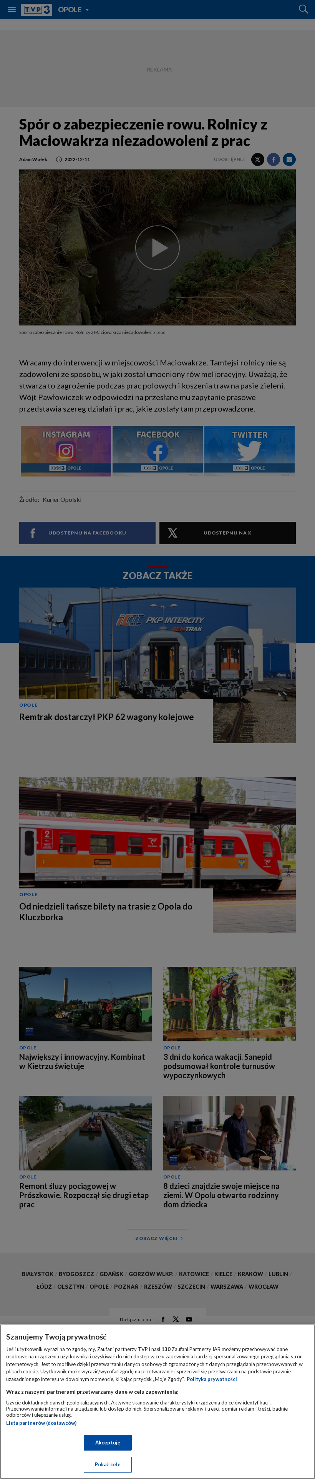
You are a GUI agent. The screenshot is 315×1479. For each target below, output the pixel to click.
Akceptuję (107, 1442)
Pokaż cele (108, 1464)
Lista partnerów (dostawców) (41, 1423)
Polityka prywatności (212, 1379)
